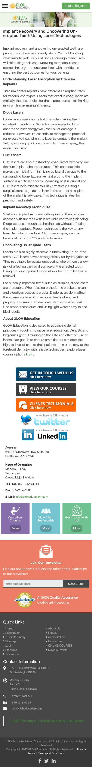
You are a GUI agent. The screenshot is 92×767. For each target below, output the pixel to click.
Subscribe (76, 583)
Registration (13, 632)
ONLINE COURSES (60, 645)
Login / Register (76, 6)
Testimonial (12, 654)
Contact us (55, 641)
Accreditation (56, 637)
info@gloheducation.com (31, 496)
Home (9, 628)
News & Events (57, 650)
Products (11, 650)
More (15, 528)
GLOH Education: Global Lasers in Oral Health (47, 721)
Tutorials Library (15, 637)
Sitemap (10, 641)
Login (9, 645)
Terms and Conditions (51, 753)
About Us (54, 628)
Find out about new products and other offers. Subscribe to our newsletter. (45, 571)
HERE (30, 354)
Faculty (52, 632)
